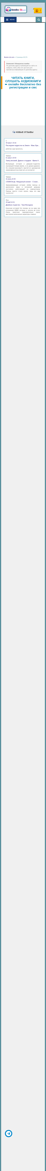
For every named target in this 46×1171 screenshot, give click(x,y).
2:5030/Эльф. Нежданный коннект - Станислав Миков (23, 182)
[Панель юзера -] (38, 10)
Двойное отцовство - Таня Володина (19, 205)
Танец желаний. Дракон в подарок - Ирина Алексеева (23, 160)
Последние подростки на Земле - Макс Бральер (23, 145)
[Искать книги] (39, 19)
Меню (12, 19)
